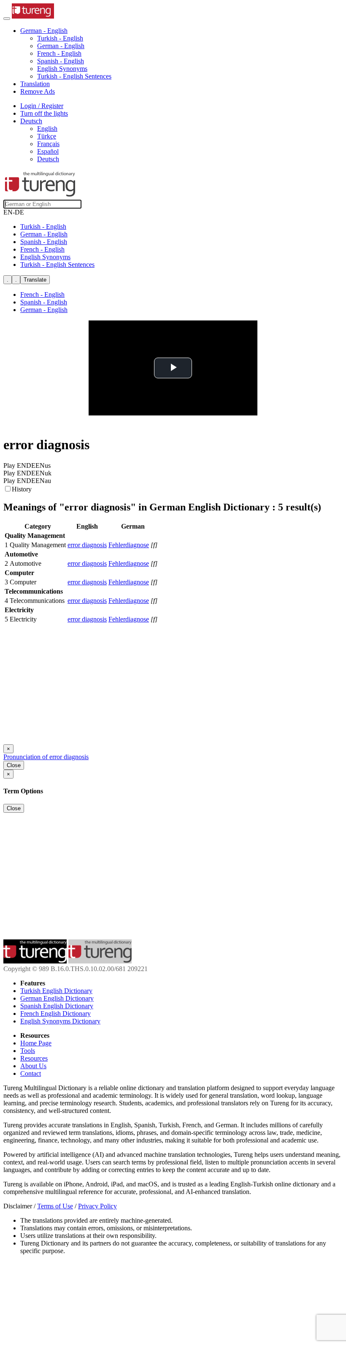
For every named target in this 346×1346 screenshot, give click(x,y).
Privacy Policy (97, 1206)
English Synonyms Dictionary (60, 1021)
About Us (33, 1065)
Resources (34, 1058)
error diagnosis (87, 544)
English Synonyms (62, 68)
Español (48, 151)
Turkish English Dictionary (56, 990)
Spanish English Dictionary (56, 1006)
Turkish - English (60, 38)
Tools (27, 1050)
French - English (59, 53)
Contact (30, 1073)
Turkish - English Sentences (74, 76)
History (22, 489)
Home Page (35, 1043)
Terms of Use (55, 1206)
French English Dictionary (55, 1013)
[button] (44, 30)
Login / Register (41, 105)
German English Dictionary (57, 998)
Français (48, 143)
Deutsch (48, 159)
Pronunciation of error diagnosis (46, 756)
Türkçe (46, 136)
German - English (60, 45)
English (47, 128)
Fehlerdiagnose (128, 544)
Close (14, 765)
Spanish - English (60, 61)
